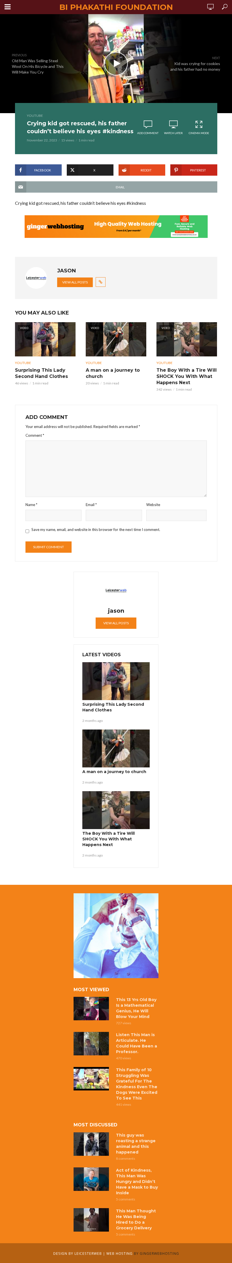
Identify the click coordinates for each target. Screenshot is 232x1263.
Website (153, 504)
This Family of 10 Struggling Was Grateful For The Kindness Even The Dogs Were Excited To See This (136, 1084)
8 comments (125, 1158)
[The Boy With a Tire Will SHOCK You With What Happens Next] (116, 810)
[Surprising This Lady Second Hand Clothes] (116, 681)
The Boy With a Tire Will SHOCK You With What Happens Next (186, 376)
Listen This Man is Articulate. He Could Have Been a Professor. (136, 1043)
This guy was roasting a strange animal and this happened (136, 1144)
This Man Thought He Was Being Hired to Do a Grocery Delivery (136, 1219)
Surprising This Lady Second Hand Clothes (41, 373)
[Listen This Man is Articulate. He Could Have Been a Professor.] (92, 1043)
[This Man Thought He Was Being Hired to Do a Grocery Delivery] (92, 1220)
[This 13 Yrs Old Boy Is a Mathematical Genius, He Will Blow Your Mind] (92, 1008)
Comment (34, 435)
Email (91, 504)
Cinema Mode (199, 133)
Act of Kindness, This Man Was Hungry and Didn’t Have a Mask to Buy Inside (137, 1181)
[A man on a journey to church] (116, 748)
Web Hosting (119, 1253)
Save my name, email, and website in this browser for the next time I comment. (95, 529)
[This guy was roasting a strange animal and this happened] (92, 1144)
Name (31, 504)
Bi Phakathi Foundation (116, 7)
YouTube (35, 115)
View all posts (75, 282)
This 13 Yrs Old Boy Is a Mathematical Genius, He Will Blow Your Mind (136, 1008)
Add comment (147, 133)
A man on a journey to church (113, 373)
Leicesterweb (88, 1253)
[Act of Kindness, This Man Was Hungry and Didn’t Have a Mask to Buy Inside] (92, 1179)
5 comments (125, 1199)
